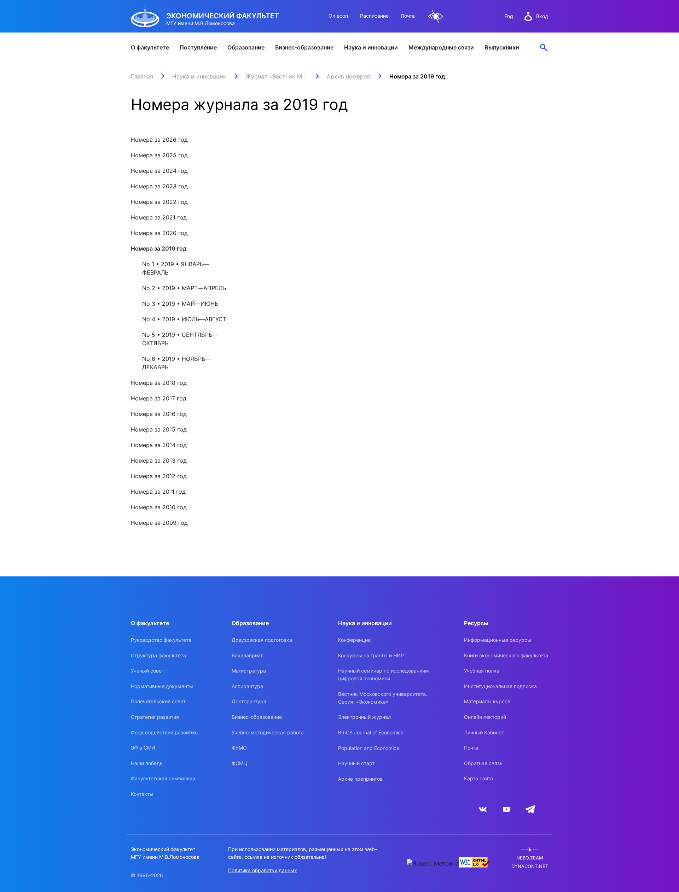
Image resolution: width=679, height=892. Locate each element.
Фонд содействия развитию (164, 732)
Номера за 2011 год (158, 491)
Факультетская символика (163, 778)
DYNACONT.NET (529, 866)
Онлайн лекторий (485, 717)
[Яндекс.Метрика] (433, 863)
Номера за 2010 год (159, 507)
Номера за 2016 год (159, 413)
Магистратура (249, 671)
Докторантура (249, 701)
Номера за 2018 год (159, 382)
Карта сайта (478, 778)
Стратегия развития (155, 717)
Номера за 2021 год (159, 217)
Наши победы (147, 763)
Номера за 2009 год (159, 522)
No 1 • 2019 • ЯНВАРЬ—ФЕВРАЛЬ (175, 268)
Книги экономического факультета (506, 655)
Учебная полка (481, 671)
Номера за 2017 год (158, 398)
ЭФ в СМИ (143, 748)
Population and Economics (368, 748)
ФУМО (239, 748)
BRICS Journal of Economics (370, 732)
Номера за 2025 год (159, 155)
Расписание (374, 16)
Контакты (142, 794)
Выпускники (501, 47)
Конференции (354, 640)
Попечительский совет (158, 701)
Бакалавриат (247, 655)
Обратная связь (483, 763)
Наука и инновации (371, 47)
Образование (246, 47)
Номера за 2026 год (159, 139)
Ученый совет (147, 671)
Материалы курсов (487, 701)
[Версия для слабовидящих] (436, 16)
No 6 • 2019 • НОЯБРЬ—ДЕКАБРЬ (176, 363)
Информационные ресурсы (497, 640)
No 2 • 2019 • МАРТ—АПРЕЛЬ (184, 288)
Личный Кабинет (484, 732)
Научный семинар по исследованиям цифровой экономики (383, 674)
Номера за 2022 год (159, 201)
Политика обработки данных (262, 870)
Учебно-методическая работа (268, 732)
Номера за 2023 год (159, 186)
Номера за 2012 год (159, 476)
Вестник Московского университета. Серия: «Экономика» (382, 698)
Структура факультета (158, 655)
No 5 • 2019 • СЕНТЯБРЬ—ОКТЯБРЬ (180, 339)
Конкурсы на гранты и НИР (371, 655)
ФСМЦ (239, 763)
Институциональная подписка (500, 686)
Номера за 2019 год (158, 248)
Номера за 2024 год (159, 170)
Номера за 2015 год (159, 429)
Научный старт (356, 763)
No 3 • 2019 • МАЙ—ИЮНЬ (180, 303)
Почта (408, 16)
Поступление (198, 47)
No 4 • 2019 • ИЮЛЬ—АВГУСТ (184, 319)
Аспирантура (247, 686)
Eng (508, 16)
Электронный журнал (364, 717)
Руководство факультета (161, 640)
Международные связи (441, 47)
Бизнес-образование (304, 47)
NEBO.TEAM (529, 858)
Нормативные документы (162, 686)
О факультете (150, 47)
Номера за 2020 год (159, 232)
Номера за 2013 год (159, 460)
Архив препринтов (360, 779)
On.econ (338, 16)
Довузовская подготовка (262, 640)
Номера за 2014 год (159, 444)
